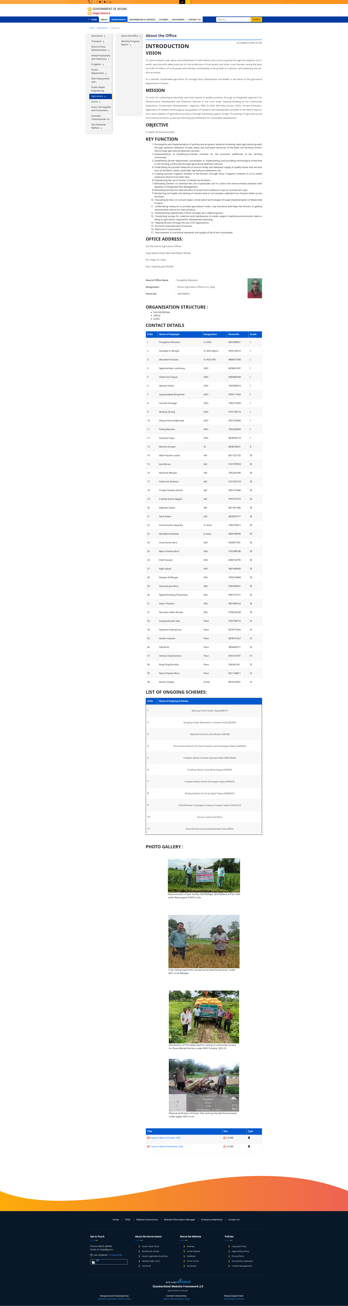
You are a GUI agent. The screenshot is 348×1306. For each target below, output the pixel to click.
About (104, 19)
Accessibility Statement (242, 1261)
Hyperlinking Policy (240, 1251)
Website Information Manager (179, 1219)
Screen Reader (193, 1251)
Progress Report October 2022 (165, 1137)
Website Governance (147, 1219)
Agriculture (97, 96)
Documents (178, 19)
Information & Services (142, 19)
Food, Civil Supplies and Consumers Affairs (101, 109)
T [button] (188, 2)
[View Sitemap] (110, 2)
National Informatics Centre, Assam (114, 1299)
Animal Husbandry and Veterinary (100, 57)
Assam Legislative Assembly (154, 1256)
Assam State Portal (150, 1246)
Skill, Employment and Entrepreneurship (100, 80)
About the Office (129, 35)
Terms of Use (193, 1261)
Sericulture (97, 35)
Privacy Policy (238, 1256)
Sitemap (190, 1246)
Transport (96, 41)
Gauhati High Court (151, 1261)
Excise (94, 101)
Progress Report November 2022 (166, 1146)
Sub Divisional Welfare (98, 126)
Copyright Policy (239, 1246)
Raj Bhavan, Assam (150, 1251)
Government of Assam (110, 9)
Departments (118, 19)
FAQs (127, 1219)
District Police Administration (99, 48)
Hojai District (101, 13)
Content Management (242, 1266)
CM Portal (146, 1266)
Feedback (191, 1256)
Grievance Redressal (211, 1219)
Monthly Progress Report (130, 43)
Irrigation (96, 64)
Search (256, 19)
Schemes (163, 19)
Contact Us (194, 19)
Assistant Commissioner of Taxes (100, 117)
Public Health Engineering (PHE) (98, 89)
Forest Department (97, 71)
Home (93, 19)
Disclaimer (192, 1266)
